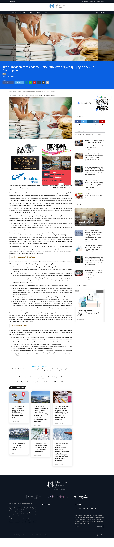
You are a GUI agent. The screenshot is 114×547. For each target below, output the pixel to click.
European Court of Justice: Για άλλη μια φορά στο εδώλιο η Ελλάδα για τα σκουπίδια (55, 370)
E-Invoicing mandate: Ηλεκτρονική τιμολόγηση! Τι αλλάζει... (88, 313)
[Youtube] (102, 121)
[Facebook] (78, 121)
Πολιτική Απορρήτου (98, 535)
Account (85, 1)
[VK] (96, 121)
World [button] (39, 12)
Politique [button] (13, 12)
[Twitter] (84, 121)
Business (15, 91)
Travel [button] (31, 12)
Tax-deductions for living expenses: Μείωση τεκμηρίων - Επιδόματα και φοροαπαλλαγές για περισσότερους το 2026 (18, 412)
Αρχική (10, 91)
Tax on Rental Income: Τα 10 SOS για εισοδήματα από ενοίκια (19, 446)
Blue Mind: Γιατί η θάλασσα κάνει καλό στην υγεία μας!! (25, 370)
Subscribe (99, 526)
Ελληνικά (93, 1)
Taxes (4, 73)
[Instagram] (90, 121)
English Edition (100, 1)
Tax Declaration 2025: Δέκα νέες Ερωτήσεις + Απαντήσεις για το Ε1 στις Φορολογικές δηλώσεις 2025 (40, 447)
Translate (102, 12)
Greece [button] (46, 12)
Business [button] (23, 12)
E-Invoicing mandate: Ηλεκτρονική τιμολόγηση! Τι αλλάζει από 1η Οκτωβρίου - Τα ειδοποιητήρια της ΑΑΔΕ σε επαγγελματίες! (94, 248)
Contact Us (12, 1)
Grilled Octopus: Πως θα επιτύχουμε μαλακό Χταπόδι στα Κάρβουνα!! (94, 194)
